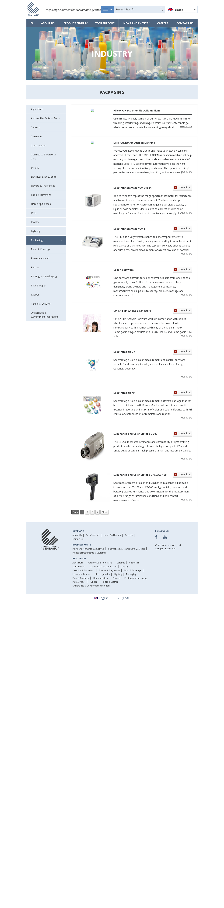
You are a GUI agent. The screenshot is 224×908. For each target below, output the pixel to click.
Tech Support (104, 23)
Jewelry (106, 574)
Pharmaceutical (100, 578)
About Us (48, 23)
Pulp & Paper (78, 581)
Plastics (116, 578)
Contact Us (185, 23)
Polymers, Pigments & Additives (88, 548)
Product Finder (75, 23)
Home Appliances (81, 574)
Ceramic (121, 562)
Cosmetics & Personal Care (103, 566)
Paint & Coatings (80, 578)
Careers (162, 23)
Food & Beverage (132, 570)
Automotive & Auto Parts (100, 562)
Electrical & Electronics (83, 570)
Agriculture (77, 562)
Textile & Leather (110, 581)
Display (124, 566)
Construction (78, 566)
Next (104, 512)
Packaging (131, 574)
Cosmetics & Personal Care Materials (126, 548)
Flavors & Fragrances (109, 570)
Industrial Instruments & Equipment (89, 552)
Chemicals (134, 562)
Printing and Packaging (135, 578)
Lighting (118, 574)
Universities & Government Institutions (91, 585)
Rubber (93, 581)
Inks (96, 574)
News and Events (135, 23)
